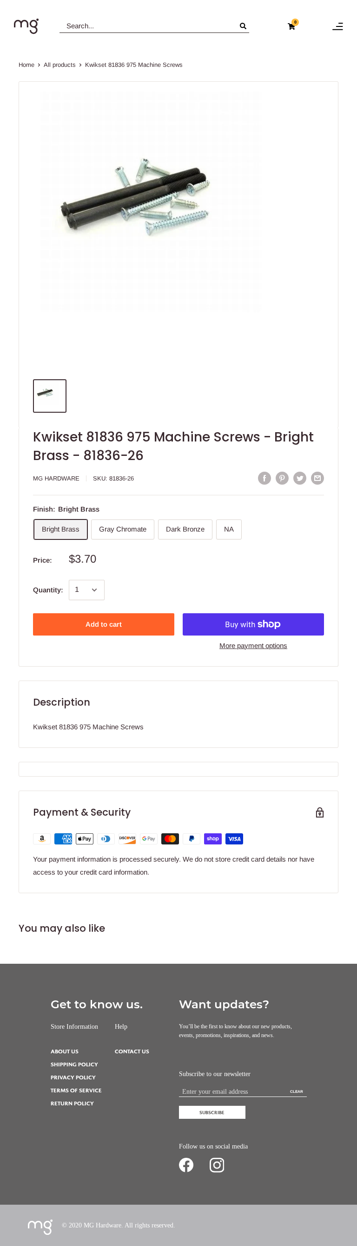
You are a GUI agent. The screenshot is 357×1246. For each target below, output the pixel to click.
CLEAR (296, 1092)
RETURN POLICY (72, 1104)
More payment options (253, 645)
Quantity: (48, 590)
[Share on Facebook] (264, 478)
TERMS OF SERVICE (76, 1091)
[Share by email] (317, 478)
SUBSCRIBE (212, 1112)
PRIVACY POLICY (73, 1078)
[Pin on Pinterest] (282, 478)
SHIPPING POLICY (74, 1065)
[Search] (244, 26)
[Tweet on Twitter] (299, 478)
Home (26, 64)
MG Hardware (56, 478)
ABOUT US (65, 1052)
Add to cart (104, 624)
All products (60, 64)
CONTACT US (132, 1052)
